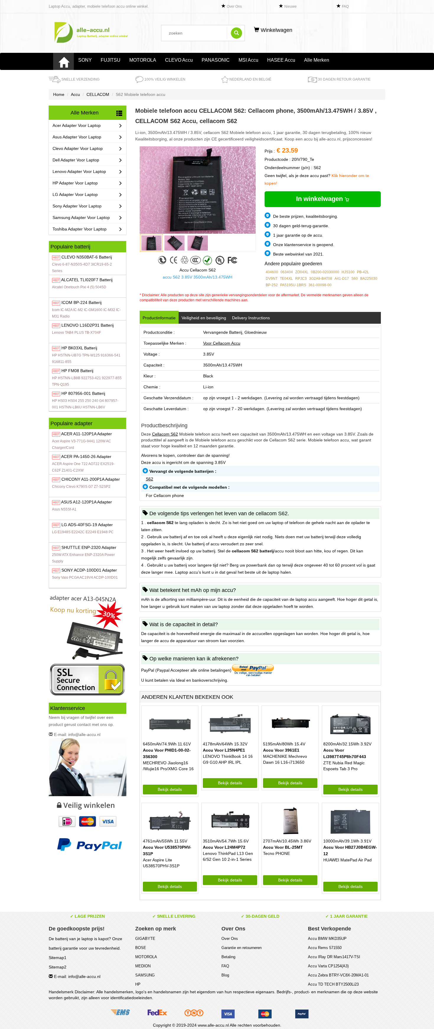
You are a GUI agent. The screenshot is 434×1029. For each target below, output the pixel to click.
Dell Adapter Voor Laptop (76, 160)
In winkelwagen (320, 198)
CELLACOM (98, 94)
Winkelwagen (275, 30)
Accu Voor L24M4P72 (224, 847)
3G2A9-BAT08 (320, 279)
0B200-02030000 (325, 272)
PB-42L (363, 272)
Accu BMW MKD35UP (327, 938)
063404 (286, 272)
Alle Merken (316, 60)
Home (58, 94)
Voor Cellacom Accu (221, 343)
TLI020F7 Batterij (86, 279)
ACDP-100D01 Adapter (89, 570)
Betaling (228, 957)
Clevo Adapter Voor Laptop (78, 148)
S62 (149, 479)
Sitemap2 (57, 967)
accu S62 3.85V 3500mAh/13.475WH (197, 277)
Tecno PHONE (276, 853)
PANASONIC (216, 60)
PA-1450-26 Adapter (86, 456)
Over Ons (234, 6)
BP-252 (272, 285)
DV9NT (272, 279)
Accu (75, 94)
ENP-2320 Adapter (88, 547)
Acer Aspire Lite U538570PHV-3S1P (161, 863)
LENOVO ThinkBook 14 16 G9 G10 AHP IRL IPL (228, 759)
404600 (272, 272)
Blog (225, 975)
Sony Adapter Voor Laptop (77, 206)
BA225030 (368, 279)
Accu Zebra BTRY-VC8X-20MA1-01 (338, 975)
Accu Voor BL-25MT (283, 847)
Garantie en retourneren (241, 947)
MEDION (143, 966)
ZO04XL (302, 272)
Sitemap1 (57, 957)
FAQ (345, 6)
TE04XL (286, 279)
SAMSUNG (145, 975)
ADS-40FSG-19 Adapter (87, 524)
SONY (85, 60)
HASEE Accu (281, 60)
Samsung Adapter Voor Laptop (81, 217)
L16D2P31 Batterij (87, 325)
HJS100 (348, 272)
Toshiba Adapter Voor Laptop (80, 229)
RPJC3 (301, 279)
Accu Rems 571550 (325, 947)
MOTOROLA (142, 60)
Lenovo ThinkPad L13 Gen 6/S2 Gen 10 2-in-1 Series (228, 856)
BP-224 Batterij (81, 302)
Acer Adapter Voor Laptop (77, 125)
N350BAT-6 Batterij (86, 257)
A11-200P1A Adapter (90, 479)
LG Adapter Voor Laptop (75, 194)
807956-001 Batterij (83, 393)
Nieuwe (290, 6)
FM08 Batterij (77, 370)
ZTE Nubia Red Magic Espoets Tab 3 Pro (344, 765)
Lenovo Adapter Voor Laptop (79, 171)
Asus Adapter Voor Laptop (77, 137)
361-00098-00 (320, 285)
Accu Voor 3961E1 (281, 750)
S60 (354, 279)
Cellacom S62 (165, 434)
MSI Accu (248, 60)
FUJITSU (110, 60)
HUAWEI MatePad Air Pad (347, 860)
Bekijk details (170, 789)
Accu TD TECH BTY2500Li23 (333, 984)
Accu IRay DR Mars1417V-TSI (334, 957)
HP (138, 984)
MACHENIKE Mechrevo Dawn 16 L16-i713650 (285, 759)
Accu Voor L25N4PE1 (224, 750)
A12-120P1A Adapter (86, 502)
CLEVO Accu (179, 60)
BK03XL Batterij (79, 348)
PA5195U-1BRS (293, 285)
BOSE (140, 947)
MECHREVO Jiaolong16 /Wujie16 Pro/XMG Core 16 (168, 765)
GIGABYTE (145, 938)
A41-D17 (342, 279)
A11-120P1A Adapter (86, 433)
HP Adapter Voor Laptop (75, 183)
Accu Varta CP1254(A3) (328, 966)
